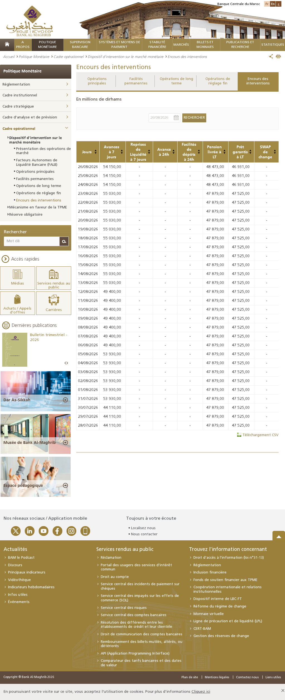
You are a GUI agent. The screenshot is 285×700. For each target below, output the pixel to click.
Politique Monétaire (34, 56)
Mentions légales (217, 677)
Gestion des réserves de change (221, 636)
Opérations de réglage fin (217, 81)
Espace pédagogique (23, 485)
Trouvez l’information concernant (228, 549)
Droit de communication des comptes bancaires (141, 634)
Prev (65, 363)
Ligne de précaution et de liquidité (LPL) (227, 621)
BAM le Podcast (21, 558)
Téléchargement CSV (260, 435)
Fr (267, 4)
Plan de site (189, 677)
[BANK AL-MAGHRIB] (29, 21)
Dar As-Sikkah (16, 399)
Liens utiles (273, 677)
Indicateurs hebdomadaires (31, 587)
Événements (19, 602)
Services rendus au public (124, 549)
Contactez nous (247, 677)
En (273, 4)
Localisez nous (143, 528)
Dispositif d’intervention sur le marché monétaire (125, 56)
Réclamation (111, 558)
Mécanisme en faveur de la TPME (38, 207)
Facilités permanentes (136, 81)
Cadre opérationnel (68, 56)
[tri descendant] (95, 153)
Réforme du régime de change (219, 606)
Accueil (8, 56)
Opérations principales (97, 81)
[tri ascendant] (95, 150)
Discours (15, 565)
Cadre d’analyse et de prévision (30, 117)
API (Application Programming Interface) (135, 653)
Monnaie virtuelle (208, 614)
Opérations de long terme (176, 81)
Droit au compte (115, 577)
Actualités (15, 549)
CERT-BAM (202, 629)
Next (67, 363)
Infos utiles (18, 595)
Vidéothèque (19, 580)
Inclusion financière (210, 572)
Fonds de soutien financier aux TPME (225, 580)
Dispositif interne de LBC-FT (217, 599)
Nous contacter (144, 534)
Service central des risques (124, 608)
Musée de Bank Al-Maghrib (29, 442)
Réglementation (16, 84)
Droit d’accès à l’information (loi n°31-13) (228, 558)
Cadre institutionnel (20, 95)
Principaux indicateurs (26, 572)
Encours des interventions (258, 81)
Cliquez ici (200, 692)
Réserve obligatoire (26, 215)
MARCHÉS (181, 45)
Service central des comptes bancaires (133, 615)
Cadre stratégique (18, 106)
